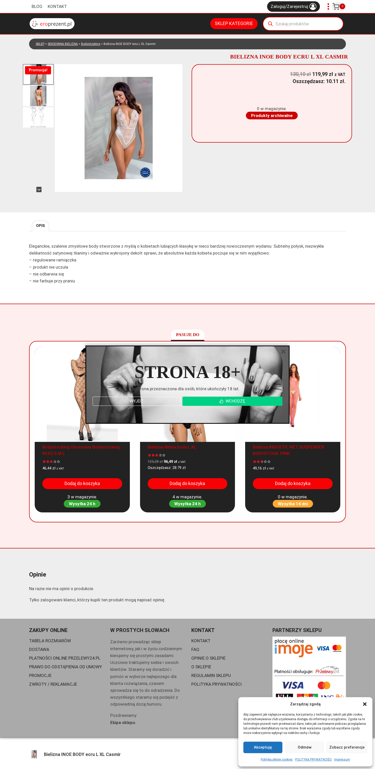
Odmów (304, 747)
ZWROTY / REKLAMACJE (53, 684)
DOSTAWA (39, 649)
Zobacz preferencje (347, 747)
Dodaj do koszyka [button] (82, 483)
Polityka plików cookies (277, 759)
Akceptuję (263, 747)
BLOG (37, 6)
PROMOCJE (40, 675)
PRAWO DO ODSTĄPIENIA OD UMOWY (65, 666)
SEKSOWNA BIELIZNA (63, 44)
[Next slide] (39, 189)
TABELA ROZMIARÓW (50, 640)
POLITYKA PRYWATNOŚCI (313, 759)
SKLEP (40, 44)
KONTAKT (57, 6)
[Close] (283, 352)
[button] (364, 704)
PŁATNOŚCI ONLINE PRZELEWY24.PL (65, 658)
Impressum (342, 759)
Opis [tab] (40, 225)
